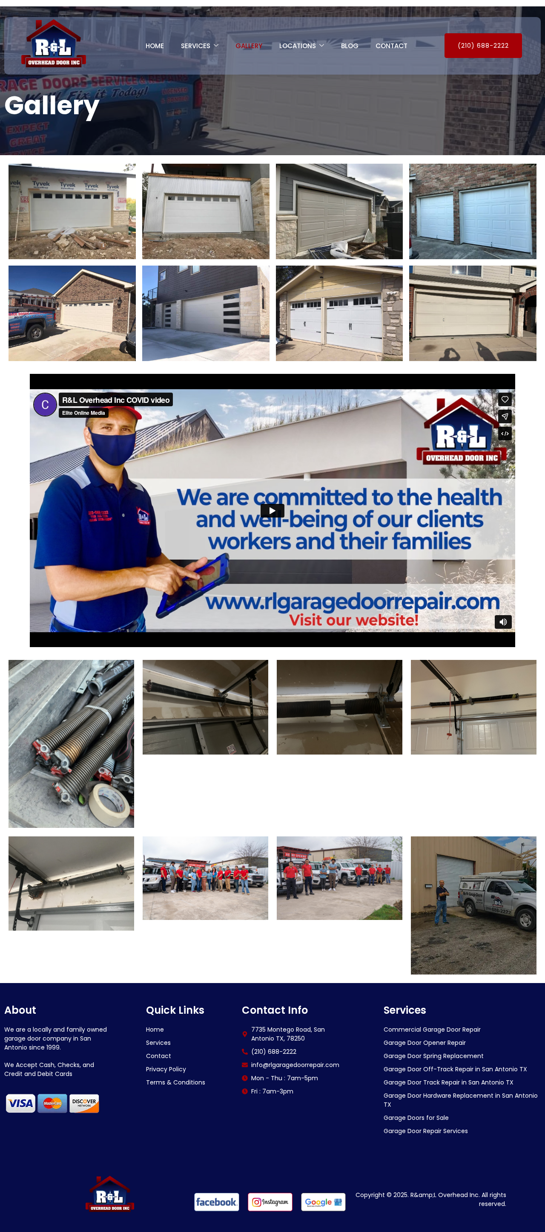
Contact (391, 45)
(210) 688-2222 (483, 45)
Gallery (248, 45)
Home (155, 45)
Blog (350, 45)
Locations (297, 45)
